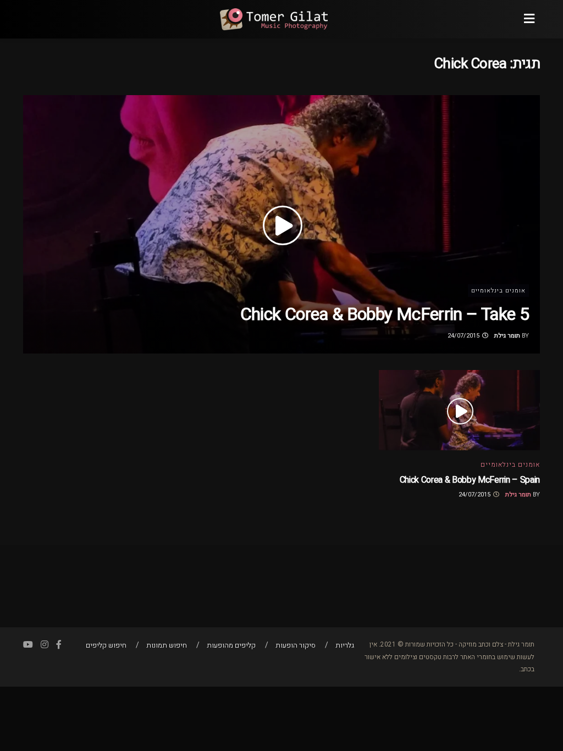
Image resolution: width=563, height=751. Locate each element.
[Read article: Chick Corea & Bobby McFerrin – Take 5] (281, 224)
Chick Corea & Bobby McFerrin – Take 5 (384, 314)
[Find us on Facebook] (59, 644)
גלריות (344, 645)
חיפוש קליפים (106, 645)
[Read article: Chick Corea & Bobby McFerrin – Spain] (459, 410)
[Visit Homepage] (273, 19)
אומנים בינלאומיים (498, 290)
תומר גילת (507, 335)
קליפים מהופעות (231, 645)
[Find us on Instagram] (44, 644)
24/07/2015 (464, 335)
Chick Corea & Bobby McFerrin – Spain (470, 480)
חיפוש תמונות (166, 645)
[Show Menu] (529, 19)
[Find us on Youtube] (28, 644)
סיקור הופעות (295, 645)
